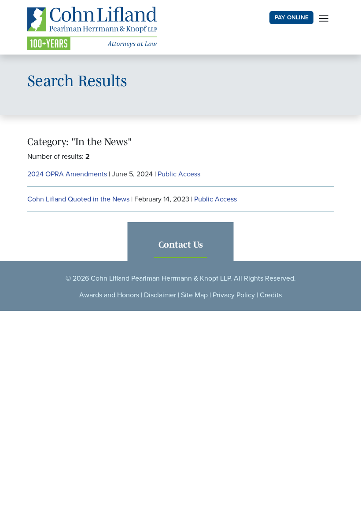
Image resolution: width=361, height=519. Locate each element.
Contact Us (180, 244)
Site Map (194, 295)
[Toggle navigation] (323, 17)
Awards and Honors (109, 295)
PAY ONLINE (292, 17)
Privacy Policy (234, 295)
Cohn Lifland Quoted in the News (78, 199)
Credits (271, 295)
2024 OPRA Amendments (67, 174)
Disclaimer (160, 295)
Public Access (179, 174)
